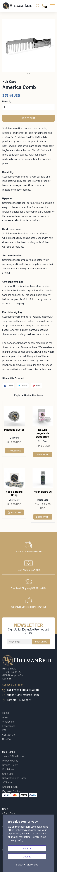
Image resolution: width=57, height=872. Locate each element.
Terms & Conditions (13, 756)
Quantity (7, 101)
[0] (43, 6)
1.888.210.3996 (29, 690)
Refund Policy (10, 764)
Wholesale (8, 721)
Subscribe (41, 641)
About (5, 717)
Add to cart (16, 512)
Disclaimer (8, 769)
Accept (27, 848)
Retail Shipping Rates (14, 777)
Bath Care (9, 813)
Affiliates (7, 782)
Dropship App (10, 786)
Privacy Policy (16, 840)
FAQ (4, 730)
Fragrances (8, 725)
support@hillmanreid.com (23, 694)
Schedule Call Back (12, 684)
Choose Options (14, 451)
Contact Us (8, 734)
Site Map (7, 738)
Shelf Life (7, 773)
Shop (5, 808)
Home (5, 712)
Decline (27, 856)
